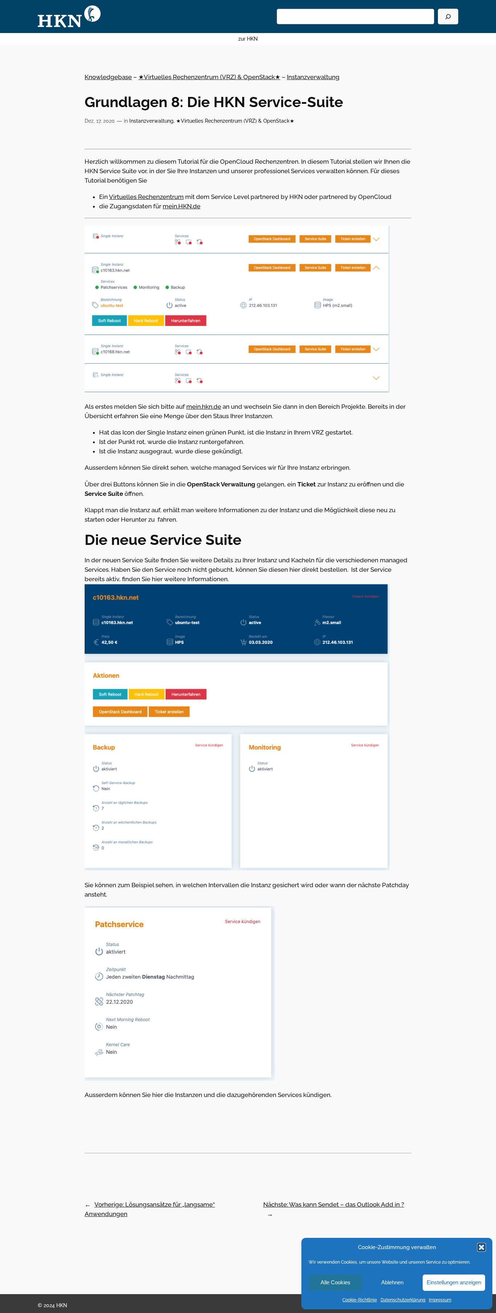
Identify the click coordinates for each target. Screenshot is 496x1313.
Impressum (440, 1299)
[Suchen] (448, 16)
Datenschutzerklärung (403, 1299)
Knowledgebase (108, 77)
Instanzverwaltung (313, 77)
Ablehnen (392, 1282)
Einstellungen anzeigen (454, 1282)
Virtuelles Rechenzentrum (146, 196)
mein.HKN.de (181, 206)
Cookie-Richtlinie (359, 1299)
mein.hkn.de (203, 406)
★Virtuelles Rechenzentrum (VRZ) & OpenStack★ (209, 77)
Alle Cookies (335, 1282)
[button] (481, 1247)
